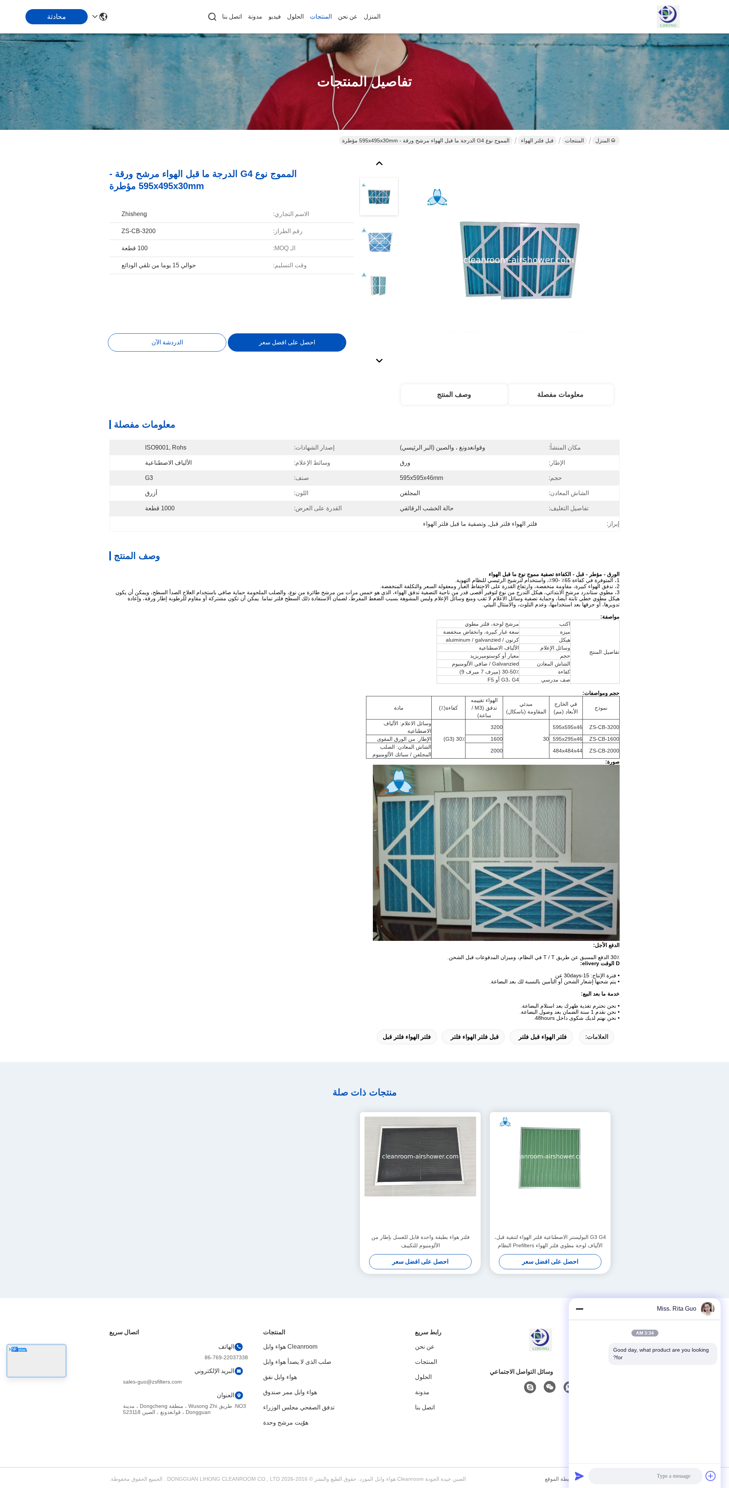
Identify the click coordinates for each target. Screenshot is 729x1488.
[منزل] (540, 1349)
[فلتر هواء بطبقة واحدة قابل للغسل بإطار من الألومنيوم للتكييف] (420, 1172)
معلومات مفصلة (560, 394)
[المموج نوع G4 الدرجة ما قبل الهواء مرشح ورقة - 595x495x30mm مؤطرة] (519, 260)
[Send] (579, 1475)
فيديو (274, 16)
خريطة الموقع (560, 1479)
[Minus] (579, 1308)
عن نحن (348, 16)
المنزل (372, 16)
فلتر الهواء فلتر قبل (407, 1037)
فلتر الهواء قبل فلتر (543, 1037)
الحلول (295, 16)
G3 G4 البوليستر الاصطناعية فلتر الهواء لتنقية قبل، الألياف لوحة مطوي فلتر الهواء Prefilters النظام (550, 1241)
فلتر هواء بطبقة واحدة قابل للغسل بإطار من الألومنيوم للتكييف (420, 1241)
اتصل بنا (232, 16)
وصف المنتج (454, 394)
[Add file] (710, 1475)
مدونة (255, 16)
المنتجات (321, 16)
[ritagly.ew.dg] (530, 1387)
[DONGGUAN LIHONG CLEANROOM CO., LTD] (668, 16)
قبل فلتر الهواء (537, 140)
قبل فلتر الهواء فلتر (475, 1037)
